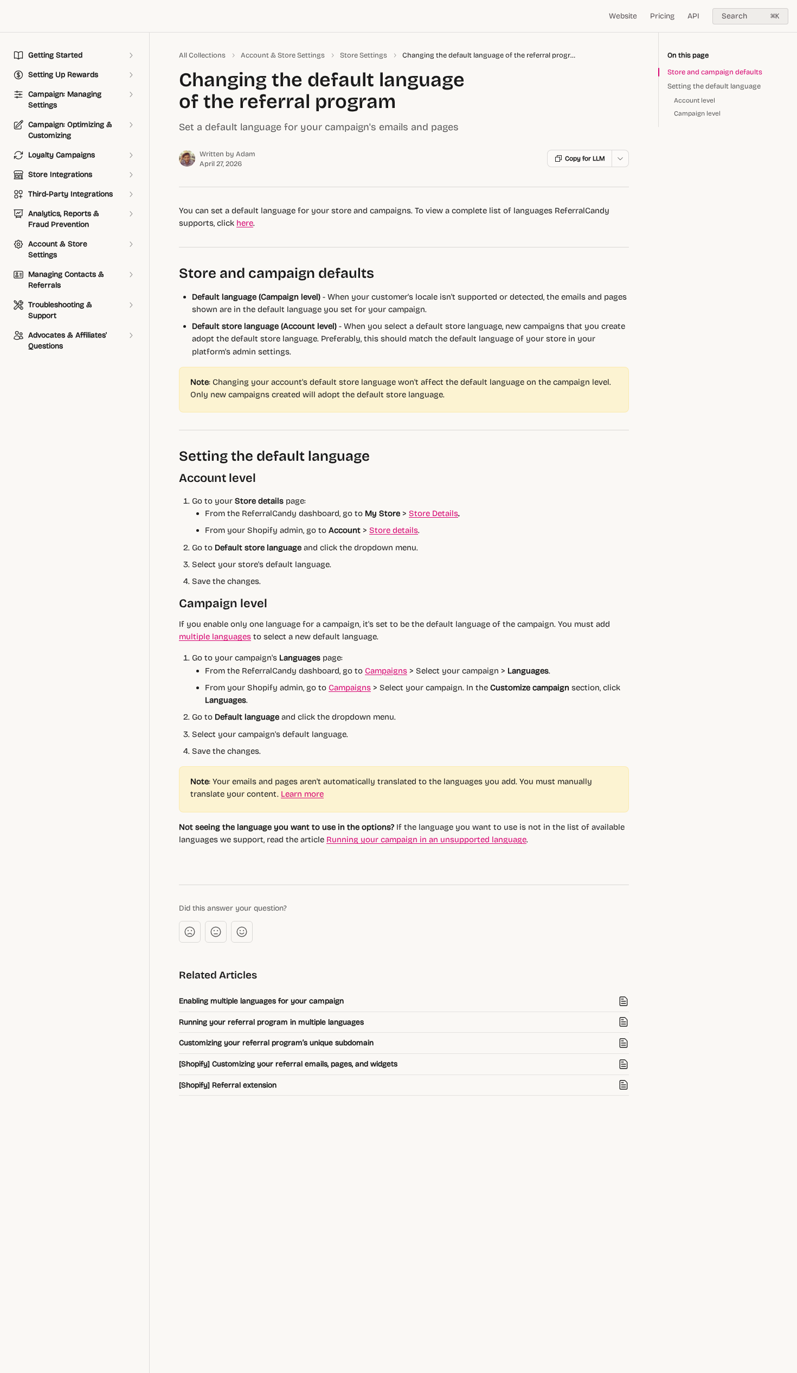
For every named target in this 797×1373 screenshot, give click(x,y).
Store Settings (363, 55)
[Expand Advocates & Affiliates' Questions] (130, 335)
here (244, 223)
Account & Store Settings (283, 55)
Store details (393, 530)
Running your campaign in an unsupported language (426, 839)
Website (623, 16)
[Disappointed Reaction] (190, 932)
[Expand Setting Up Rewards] (130, 74)
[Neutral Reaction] (216, 932)
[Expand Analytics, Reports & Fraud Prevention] (130, 213)
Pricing (662, 16)
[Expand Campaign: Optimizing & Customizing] (130, 124)
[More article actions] (620, 158)
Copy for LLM (585, 158)
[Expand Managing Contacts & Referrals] (130, 274)
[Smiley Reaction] (242, 932)
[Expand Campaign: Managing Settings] (130, 94)
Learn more (302, 794)
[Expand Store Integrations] (130, 174)
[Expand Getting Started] (130, 55)
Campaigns (386, 671)
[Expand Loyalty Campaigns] (130, 155)
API (693, 16)
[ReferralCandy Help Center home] (11, 16)
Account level (694, 100)
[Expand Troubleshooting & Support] (130, 305)
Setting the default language (714, 86)
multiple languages (215, 636)
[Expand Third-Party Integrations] (130, 194)
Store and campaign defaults (714, 72)
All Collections (202, 55)
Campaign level (697, 113)
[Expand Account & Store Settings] (130, 244)
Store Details (433, 513)
